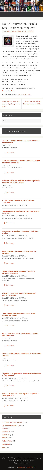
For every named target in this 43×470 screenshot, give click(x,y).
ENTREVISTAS (6, 432)
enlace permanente (24, 94)
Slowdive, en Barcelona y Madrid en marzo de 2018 (32, 102)
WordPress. (31, 467)
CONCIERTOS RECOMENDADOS (12, 422)
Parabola (21, 467)
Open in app (10, 152)
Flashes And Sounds (20, 2)
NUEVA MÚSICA (7, 441)
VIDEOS (4, 447)
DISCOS (4, 428)
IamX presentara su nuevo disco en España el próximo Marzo (11, 103)
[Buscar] (38, 122)
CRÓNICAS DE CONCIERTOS (11, 425)
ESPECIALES (6, 435)
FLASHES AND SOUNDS (15, 31)
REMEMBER (6, 444)
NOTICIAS (5, 438)
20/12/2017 (29, 31)
